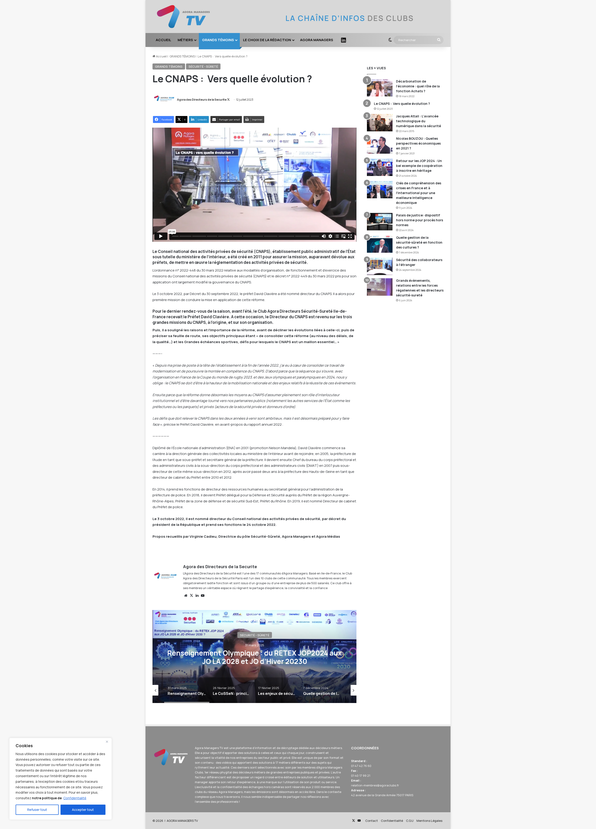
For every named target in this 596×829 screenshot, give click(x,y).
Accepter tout (83, 809)
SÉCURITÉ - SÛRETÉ (203, 66)
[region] (60, 779)
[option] (254, 656)
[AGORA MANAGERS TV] (185, 16)
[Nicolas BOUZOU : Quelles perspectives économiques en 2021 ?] (380, 145)
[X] (191, 595)
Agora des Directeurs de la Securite (202, 100)
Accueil (161, 56)
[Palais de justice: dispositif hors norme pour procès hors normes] (380, 221)
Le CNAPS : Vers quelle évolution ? (402, 103)
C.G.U (409, 821)
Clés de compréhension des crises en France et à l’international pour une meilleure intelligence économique (418, 193)
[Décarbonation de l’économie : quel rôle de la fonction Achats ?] (380, 87)
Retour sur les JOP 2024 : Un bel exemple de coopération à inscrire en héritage (419, 166)
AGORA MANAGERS (316, 39)
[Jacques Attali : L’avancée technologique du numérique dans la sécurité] (380, 122)
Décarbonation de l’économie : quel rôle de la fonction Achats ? (418, 86)
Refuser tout (37, 809)
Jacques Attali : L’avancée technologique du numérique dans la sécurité (418, 121)
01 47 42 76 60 (361, 766)
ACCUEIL (163, 39)
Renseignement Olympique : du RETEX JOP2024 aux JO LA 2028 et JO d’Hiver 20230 (254, 657)
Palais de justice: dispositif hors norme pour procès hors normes (419, 220)
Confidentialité (74, 798)
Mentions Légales (429, 821)
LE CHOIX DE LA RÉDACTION (267, 39)
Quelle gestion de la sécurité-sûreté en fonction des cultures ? (419, 242)
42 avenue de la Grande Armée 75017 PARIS (382, 795)
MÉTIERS (185, 39)
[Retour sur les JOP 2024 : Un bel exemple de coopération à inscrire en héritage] (380, 167)
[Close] (107, 742)
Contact (371, 821)
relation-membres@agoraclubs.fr (375, 785)
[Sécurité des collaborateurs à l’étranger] (380, 266)
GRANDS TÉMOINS (218, 39)
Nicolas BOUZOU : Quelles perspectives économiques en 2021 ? (418, 143)
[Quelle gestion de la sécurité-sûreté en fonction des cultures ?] (380, 244)
